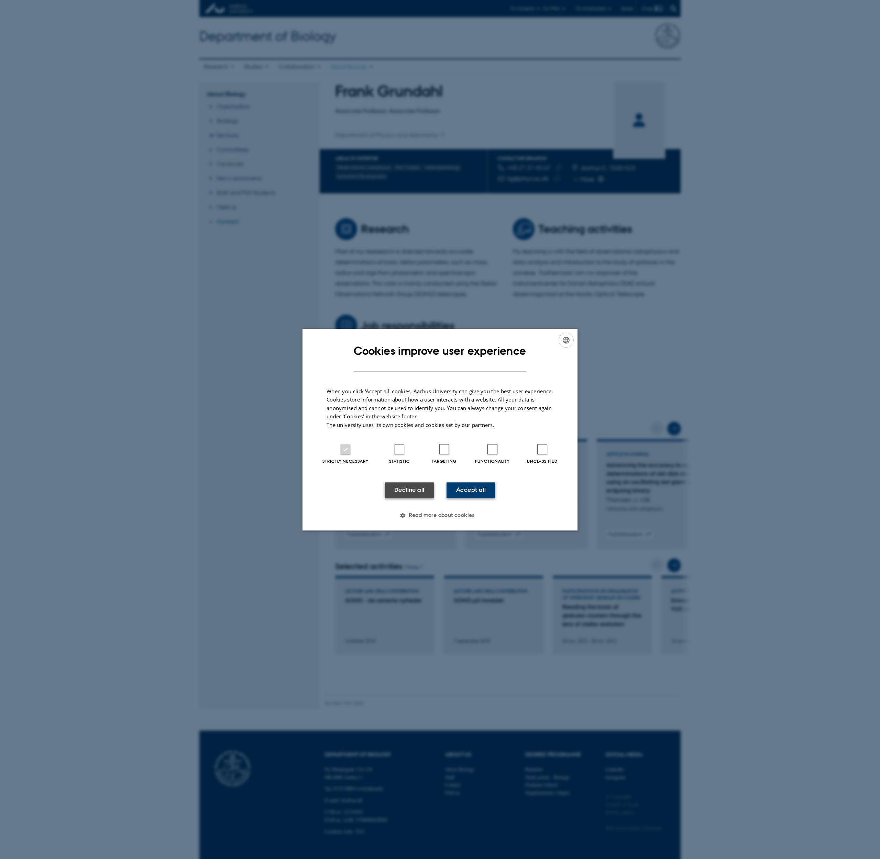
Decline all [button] (409, 490)
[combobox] (566, 340)
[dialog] (440, 429)
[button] (440, 515)
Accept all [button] (471, 490)
